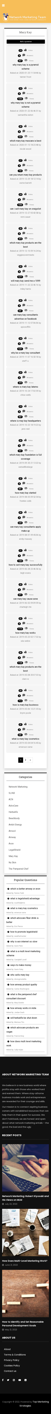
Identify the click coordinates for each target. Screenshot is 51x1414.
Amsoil (12, 831)
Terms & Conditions (15, 1354)
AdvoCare (13, 805)
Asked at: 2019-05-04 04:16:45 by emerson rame (25, 745)
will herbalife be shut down (23, 1017)
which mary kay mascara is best (25, 140)
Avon (11, 843)
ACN (11, 799)
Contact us (10, 1371)
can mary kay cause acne (25, 598)
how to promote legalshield (23, 931)
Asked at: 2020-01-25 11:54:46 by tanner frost (25, 75)
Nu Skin (12, 862)
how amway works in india (23, 1008)
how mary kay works (25, 632)
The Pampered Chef (18, 868)
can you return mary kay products (25, 174)
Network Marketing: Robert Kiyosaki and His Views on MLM (25, 1198)
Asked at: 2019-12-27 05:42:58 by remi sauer (25, 215)
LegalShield (14, 850)
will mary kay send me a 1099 (25, 280)
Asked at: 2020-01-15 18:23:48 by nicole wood (25, 147)
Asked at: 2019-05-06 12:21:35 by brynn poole (25, 711)
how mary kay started (25, 492)
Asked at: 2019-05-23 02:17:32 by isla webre (25, 639)
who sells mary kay (19, 974)
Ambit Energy (15, 824)
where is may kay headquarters (25, 420)
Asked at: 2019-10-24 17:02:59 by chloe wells (25, 393)
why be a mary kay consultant (25, 352)
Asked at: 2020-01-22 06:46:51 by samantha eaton (25, 113)
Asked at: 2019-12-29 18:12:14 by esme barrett (25, 181)
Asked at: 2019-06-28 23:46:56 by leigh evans (25, 571)
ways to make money (20, 965)
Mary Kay (13, 856)
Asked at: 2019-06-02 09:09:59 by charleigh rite (25, 605)
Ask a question (26, 42)
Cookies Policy (12, 1365)
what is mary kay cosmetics (25, 738)
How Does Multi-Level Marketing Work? (24, 1261)
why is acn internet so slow (23, 941)
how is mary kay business (25, 704)
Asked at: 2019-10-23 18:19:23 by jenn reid (25, 427)
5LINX (12, 793)
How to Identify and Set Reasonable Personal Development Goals (23, 1323)
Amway (12, 837)
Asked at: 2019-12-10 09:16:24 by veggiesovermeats (25, 253)
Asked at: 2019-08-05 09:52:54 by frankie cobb (25, 499)
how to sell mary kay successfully (25, 564)
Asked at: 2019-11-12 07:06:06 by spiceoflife (25, 325)
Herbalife (13, 812)
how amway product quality (23, 984)
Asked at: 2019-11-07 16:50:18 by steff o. (25, 359)
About (7, 1349)
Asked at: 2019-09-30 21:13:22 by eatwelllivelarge (25, 465)
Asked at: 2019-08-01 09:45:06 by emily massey (25, 537)
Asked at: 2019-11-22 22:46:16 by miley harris (25, 287)
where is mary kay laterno (25, 386)
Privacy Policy (11, 1360)
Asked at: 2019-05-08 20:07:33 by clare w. (25, 677)
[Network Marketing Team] (24, 17)
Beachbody (14, 818)
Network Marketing (18, 786)
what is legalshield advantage (25, 898)
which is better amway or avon (25, 888)
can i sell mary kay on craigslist (25, 208)
